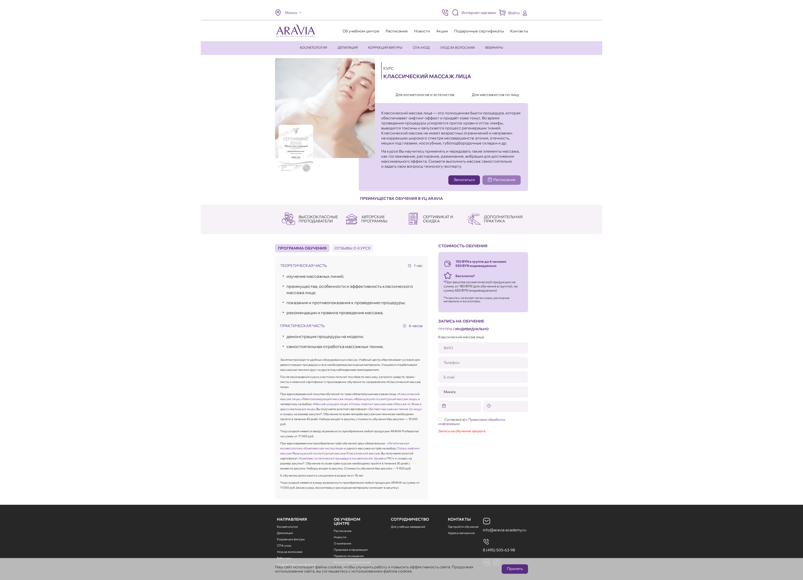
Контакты (519, 31)
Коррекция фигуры (385, 48)
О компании (342, 543)
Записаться (464, 179)
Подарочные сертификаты (479, 31)
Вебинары (494, 48)
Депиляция (348, 48)
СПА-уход (421, 48)
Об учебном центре (361, 31)
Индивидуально (472, 329)
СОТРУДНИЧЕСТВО (410, 519)
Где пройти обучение (463, 527)
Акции (442, 31)
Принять (515, 568)
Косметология (313, 48)
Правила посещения (349, 556)
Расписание (397, 31)
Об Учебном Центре (347, 521)
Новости (422, 31)
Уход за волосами (457, 48)
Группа (445, 329)
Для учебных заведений (408, 527)
